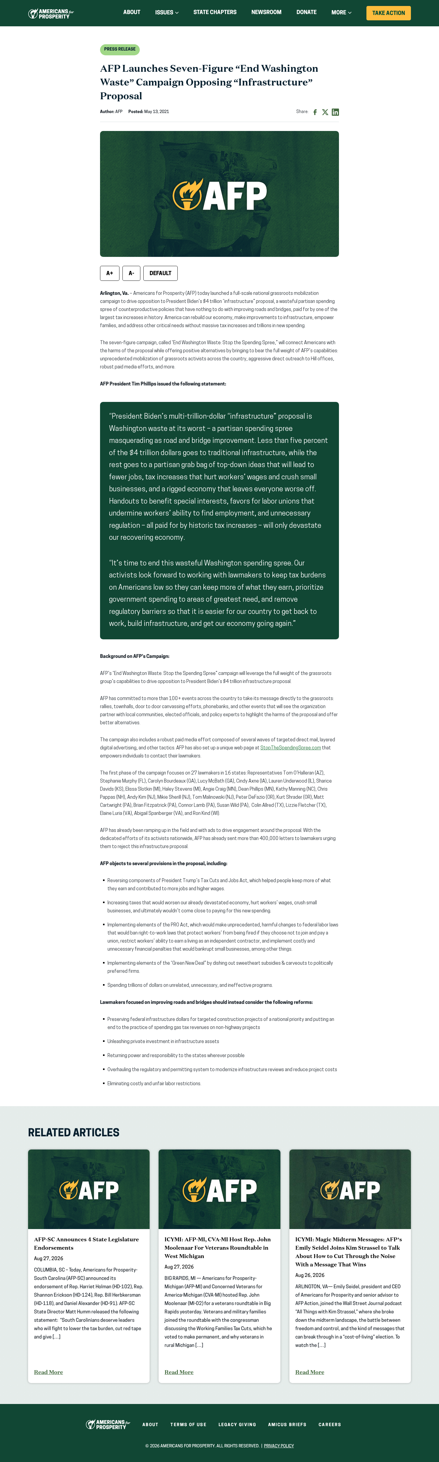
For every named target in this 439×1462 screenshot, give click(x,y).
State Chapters (215, 13)
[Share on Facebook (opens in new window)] (315, 112)
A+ (109, 274)
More (338, 13)
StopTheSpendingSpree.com (290, 748)
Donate (307, 14)
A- (131, 274)
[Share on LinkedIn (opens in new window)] (335, 112)
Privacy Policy (279, 1446)
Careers (330, 1425)
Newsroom (266, 13)
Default (160, 274)
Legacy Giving (237, 1425)
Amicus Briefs (287, 1425)
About (131, 13)
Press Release (120, 49)
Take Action (391, 15)
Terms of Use (188, 1425)
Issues (164, 13)
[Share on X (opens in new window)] (325, 112)
